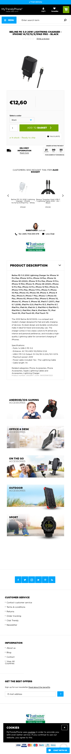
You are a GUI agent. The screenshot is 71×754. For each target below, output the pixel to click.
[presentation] (44, 20)
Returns (10, 611)
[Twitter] (25, 579)
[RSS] (52, 579)
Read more (24, 153)
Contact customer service (19, 602)
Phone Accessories (37, 368)
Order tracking (14, 616)
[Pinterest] (45, 579)
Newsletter (12, 625)
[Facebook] (18, 579)
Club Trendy (12, 620)
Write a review (42, 39)
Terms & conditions (16, 607)
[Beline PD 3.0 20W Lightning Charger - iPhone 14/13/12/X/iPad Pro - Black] (33, 65)
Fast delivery (36, 2)
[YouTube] (38, 579)
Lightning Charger (31, 373)
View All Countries (10, 662)
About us (11, 648)
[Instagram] (31, 579)
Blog (9, 652)
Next (63, 196)
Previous (7, 196)
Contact (11, 657)
